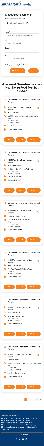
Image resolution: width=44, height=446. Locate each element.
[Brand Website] (26, 439)
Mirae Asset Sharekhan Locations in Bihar (15, 423)
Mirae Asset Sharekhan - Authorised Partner (24, 100)
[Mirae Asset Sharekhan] (17, 3)
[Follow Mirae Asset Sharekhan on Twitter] (17, 439)
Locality (8, 48)
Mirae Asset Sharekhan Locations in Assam (16, 420)
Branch (21, 65)
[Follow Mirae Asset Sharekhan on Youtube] (23, 439)
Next (36, 399)
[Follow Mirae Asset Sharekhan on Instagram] (20, 439)
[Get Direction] (39, 109)
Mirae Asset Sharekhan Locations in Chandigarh (17, 425)
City (6, 40)
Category (8, 65)
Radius (7, 56)
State (7, 32)
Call (9, 139)
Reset (33, 70)
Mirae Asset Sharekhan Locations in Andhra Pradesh (19, 418)
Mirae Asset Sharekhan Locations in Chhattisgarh (18, 427)
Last (41, 399)
